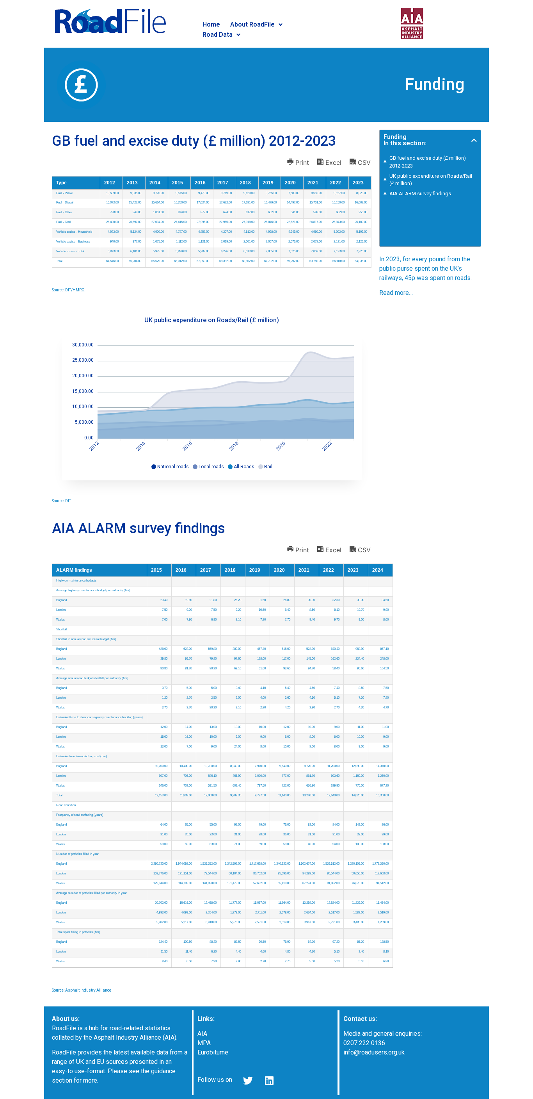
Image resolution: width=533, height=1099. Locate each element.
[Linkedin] (269, 1080)
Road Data (218, 34)
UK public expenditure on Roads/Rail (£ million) (430, 180)
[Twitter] (248, 1080)
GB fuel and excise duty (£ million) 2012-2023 (427, 162)
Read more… (396, 292)
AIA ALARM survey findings (420, 193)
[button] (474, 140)
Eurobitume (212, 1052)
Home (211, 24)
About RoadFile (252, 24)
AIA (202, 1033)
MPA (204, 1043)
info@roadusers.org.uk (374, 1052)
